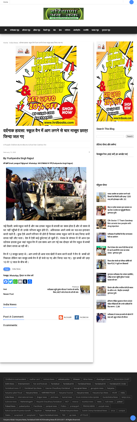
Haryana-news (83, 392)
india (123, 392)
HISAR (114, 392)
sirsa (113, 410)
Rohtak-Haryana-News (69, 410)
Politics (63, 406)
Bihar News (88, 379)
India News (13, 42)
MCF (67, 401)
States (7, 415)
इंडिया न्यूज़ (36, 30)
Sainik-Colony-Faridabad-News (94, 410)
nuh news (109, 401)
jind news (54, 397)
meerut (75, 401)
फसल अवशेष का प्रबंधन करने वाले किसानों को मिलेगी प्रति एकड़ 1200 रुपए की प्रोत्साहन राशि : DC (119, 196)
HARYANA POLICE (48, 392)
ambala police (64, 379)
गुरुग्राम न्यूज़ (106, 30)
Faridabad (55, 384)
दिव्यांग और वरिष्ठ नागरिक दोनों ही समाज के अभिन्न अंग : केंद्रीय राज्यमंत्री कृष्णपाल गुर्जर (120, 290)
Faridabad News (84, 384)
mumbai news (87, 401)
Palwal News (10, 406)
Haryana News (32, 392)
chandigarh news (103, 379)
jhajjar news (42, 397)
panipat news (51, 406)
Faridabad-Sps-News (33, 388)
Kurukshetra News (110, 397)
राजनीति (85, 30)
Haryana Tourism (66, 392)
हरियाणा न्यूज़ (26, 30)
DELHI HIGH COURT (121, 379)
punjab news (104, 406)
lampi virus (126, 397)
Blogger (67, 317)
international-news (25, 397)
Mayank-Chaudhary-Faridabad (49, 401)
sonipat (122, 410)
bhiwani (76, 379)
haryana (110, 388)
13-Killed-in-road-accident (15, 379)
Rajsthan (38, 410)
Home (5, 2)
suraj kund (18, 415)
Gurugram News (80, 388)
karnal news (67, 397)
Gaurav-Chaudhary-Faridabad (57, 388)
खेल (54, 30)
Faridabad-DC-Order (118, 384)
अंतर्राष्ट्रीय (76, 30)
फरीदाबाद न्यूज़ (14, 30)
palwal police (24, 406)
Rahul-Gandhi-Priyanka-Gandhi (18, 410)
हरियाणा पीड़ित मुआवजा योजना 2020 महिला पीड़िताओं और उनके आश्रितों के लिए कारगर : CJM (120, 304)
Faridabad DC (68, 384)
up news (72, 415)
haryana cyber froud (13, 392)
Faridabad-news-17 (13, 388)
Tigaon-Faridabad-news (48, 415)
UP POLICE (84, 415)
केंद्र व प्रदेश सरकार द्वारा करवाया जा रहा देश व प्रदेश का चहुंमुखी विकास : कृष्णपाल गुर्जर (120, 210)
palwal (119, 401)
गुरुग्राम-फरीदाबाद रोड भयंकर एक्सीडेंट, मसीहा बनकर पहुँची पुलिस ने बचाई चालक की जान (121, 277)
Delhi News (9, 384)
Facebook (84, 317)
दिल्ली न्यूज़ (46, 30)
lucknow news (11, 401)
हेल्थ (60, 30)
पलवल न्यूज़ (95, 30)
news (99, 401)
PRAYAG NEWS (89, 406)
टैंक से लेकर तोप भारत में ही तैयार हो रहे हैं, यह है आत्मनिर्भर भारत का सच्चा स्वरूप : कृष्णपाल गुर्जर (120, 250)
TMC (64, 415)
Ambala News (48, 379)
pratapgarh (74, 406)
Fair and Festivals (40, 384)
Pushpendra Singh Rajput (20, 158)
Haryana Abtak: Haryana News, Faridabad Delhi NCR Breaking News (29, 420)
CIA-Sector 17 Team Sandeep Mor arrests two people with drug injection (120, 223)
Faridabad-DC (100, 384)
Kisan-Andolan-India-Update (87, 397)
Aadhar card (35, 379)
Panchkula (38, 406)
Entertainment (24, 384)
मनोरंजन (67, 30)
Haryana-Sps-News (100, 392)
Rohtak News (50, 410)
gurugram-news (97, 388)
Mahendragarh (26, 401)
